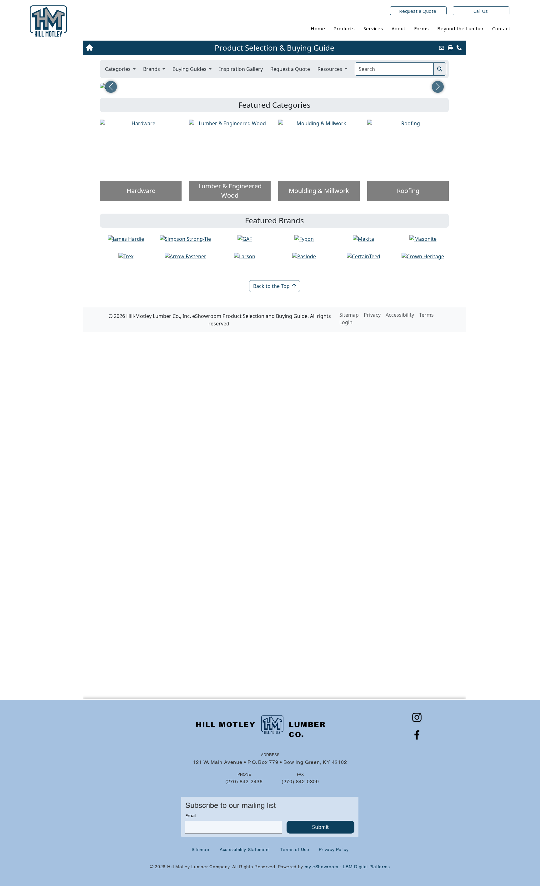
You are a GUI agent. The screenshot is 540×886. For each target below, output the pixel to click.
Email (190, 815)
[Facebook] (417, 735)
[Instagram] (417, 717)
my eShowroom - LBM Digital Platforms (347, 866)
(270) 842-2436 (244, 782)
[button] (344, 28)
